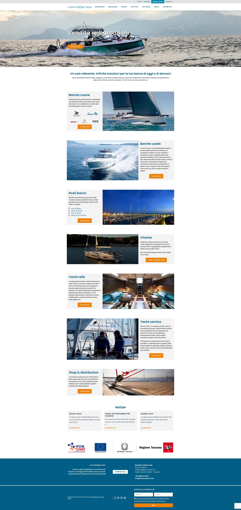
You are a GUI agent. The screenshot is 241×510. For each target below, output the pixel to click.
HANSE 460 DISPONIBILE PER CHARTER (117, 414)
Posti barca (146, 7)
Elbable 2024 (75, 413)
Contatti (168, 1)
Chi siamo (147, 1)
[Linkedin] (121, 497)
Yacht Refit (134, 7)
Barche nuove (99, 7)
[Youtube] (124, 497)
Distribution (167, 7)
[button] (2, 38)
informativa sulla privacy (157, 501)
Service (156, 7)
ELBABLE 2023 (147, 413)
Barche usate (112, 7)
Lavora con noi (157, 1)
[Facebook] (118, 497)
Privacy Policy (95, 497)
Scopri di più (74, 428)
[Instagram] (114, 497)
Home (139, 1)
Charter (124, 7)
